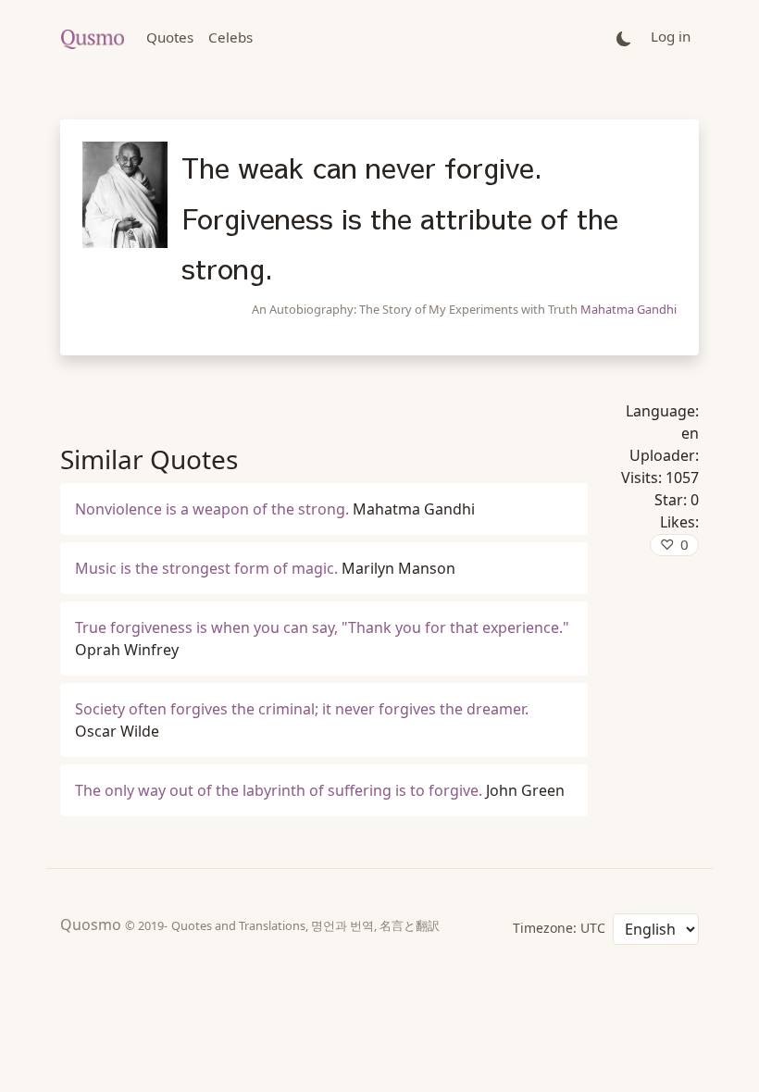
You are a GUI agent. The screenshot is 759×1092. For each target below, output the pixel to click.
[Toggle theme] (623, 37)
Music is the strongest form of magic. (206, 568)
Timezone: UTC (559, 928)
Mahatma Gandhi (628, 309)
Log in (671, 36)
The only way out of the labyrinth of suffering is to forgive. (278, 790)
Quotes (169, 37)
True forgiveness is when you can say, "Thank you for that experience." (322, 627)
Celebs (230, 37)
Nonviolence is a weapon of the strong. (212, 509)
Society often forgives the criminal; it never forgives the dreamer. (302, 709)
